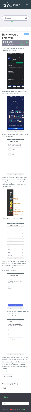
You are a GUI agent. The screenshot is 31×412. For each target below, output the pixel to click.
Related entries (6, 372)
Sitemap (5, 397)
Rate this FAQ (8, 376)
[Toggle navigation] (27, 4)
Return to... (5, 2)
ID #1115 (26, 34)
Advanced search (15, 21)
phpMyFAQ (22, 409)
